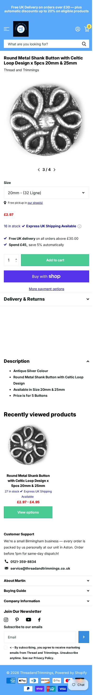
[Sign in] (77, 29)
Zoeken (84, 44)
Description (17, 365)
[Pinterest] (17, 623)
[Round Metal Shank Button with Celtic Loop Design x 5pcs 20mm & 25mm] (28, 449)
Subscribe (80, 641)
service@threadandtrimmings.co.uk (40, 572)
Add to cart (55, 260)
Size (7, 183)
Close (45, 585)
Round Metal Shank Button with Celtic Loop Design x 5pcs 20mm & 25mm (28, 484)
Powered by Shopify (69, 676)
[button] (17, 256)
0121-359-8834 (23, 565)
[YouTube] (28, 623)
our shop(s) (35, 202)
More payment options (46, 289)
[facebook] (39, 623)
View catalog (6, 29)
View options (28, 516)
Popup (79, 226)
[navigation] (39, 169)
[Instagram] (6, 623)
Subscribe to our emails (23, 631)
